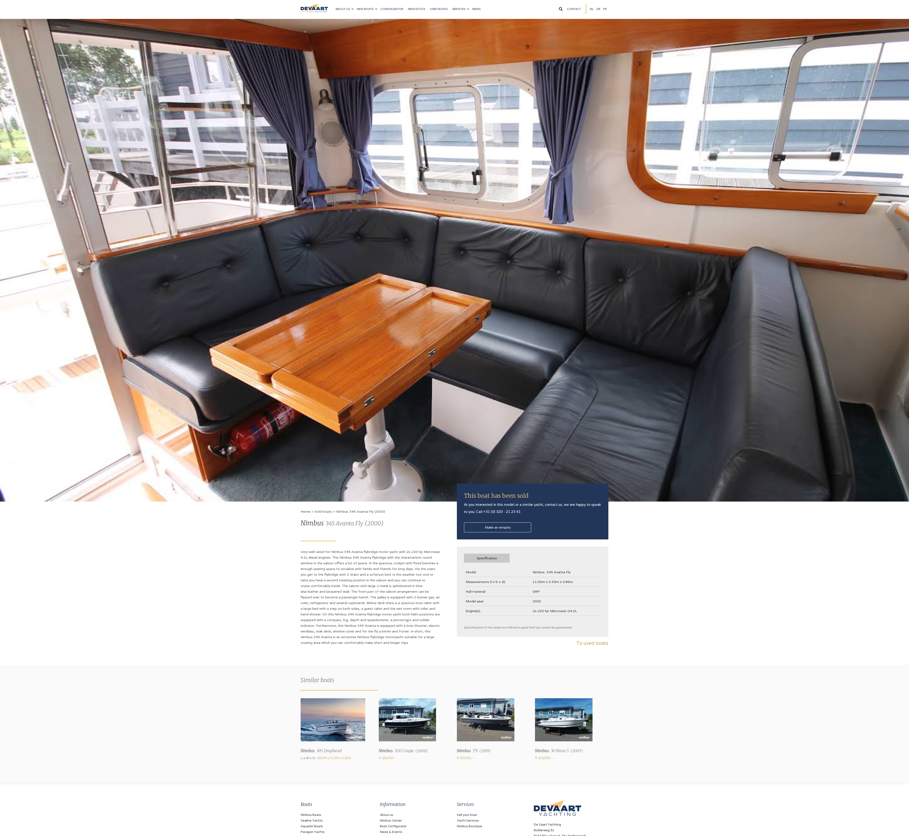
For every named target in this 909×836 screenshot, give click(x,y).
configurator (391, 9)
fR (605, 9)
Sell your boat (467, 815)
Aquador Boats (312, 826)
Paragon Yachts (313, 832)
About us (386, 815)
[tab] (487, 558)
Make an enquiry (498, 527)
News (476, 9)
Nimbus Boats (311, 815)
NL (592, 9)
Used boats (439, 9)
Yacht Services (468, 820)
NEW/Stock (416, 9)
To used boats (592, 643)
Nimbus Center (391, 820)
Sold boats (323, 511)
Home (305, 511)
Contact (574, 9)
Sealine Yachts (312, 820)
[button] (344, 9)
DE (598, 9)
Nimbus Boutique (469, 826)
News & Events (391, 832)
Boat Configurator (393, 826)
